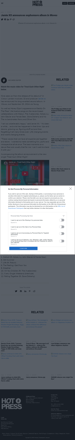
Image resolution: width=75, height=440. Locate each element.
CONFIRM (23, 248)
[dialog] (37, 220)
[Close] (71, 189)
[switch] (61, 220)
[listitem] (37, 216)
